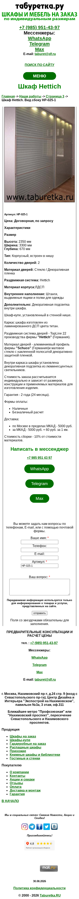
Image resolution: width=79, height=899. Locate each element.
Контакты (17, 776)
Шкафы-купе (20, 740)
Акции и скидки (22, 779)
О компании (19, 772)
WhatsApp (39, 38)
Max (39, 49)
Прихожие (18, 751)
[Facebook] (39, 829)
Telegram (39, 44)
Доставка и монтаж (25, 790)
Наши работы (30, 96)
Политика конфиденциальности (39, 888)
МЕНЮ (39, 76)
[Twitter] (46, 829)
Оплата (15, 787)
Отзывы (16, 783)
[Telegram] (32, 829)
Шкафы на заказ (23, 736)
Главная (8, 96)
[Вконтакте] (54, 829)
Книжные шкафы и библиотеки (35, 754)
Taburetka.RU (50, 895)
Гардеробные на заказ (28, 743)
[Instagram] (24, 829)
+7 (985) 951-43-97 (39, 27)
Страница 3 (55, 96)
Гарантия (17, 794)
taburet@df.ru (45, 54)
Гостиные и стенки (25, 758)
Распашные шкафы (25, 747)
